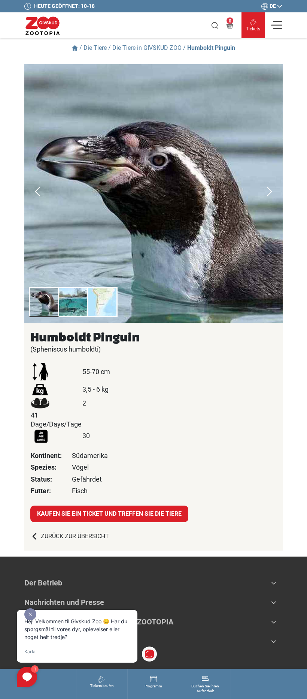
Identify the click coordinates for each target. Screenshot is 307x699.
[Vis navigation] (277, 25)
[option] (153, 193)
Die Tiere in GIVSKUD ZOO (147, 47)
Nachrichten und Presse (64, 602)
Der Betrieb (43, 582)
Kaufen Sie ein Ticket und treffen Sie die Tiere (109, 513)
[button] (274, 583)
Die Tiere (95, 47)
